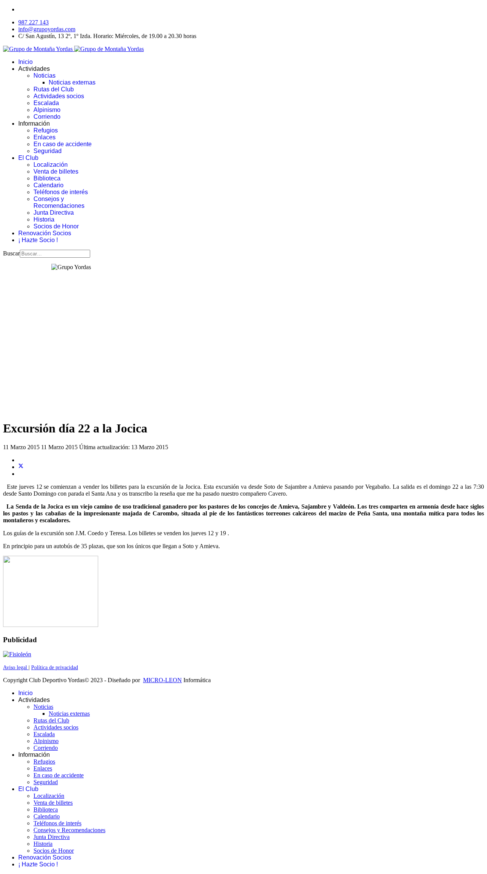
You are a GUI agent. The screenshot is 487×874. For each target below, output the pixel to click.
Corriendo (46, 116)
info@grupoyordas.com (46, 29)
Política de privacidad (54, 667)
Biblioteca (46, 178)
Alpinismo (46, 110)
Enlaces (44, 137)
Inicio (25, 62)
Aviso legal (16, 667)
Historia (43, 219)
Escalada (46, 103)
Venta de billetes (55, 171)
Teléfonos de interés (60, 192)
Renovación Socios (44, 233)
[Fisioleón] (17, 654)
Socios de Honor (56, 226)
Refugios (45, 130)
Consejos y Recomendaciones (58, 202)
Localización (50, 164)
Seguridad (47, 151)
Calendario (48, 185)
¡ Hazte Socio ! (38, 240)
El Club (28, 158)
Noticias (44, 75)
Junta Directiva (53, 212)
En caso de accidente (62, 144)
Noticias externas (72, 82)
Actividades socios (58, 96)
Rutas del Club (53, 89)
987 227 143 (33, 22)
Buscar (11, 253)
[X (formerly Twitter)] (21, 467)
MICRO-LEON (162, 680)
